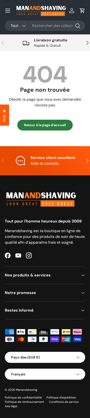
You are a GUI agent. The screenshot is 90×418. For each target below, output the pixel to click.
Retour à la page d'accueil (45, 125)
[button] (82, 10)
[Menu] (7, 10)
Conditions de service (64, 402)
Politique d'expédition (61, 397)
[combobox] (45, 25)
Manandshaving (26, 390)
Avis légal (11, 406)
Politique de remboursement (24, 402)
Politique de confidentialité (23, 397)
